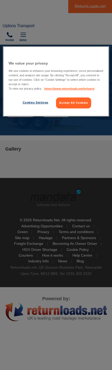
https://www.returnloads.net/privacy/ (69, 88)
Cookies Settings (35, 102)
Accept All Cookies (73, 102)
